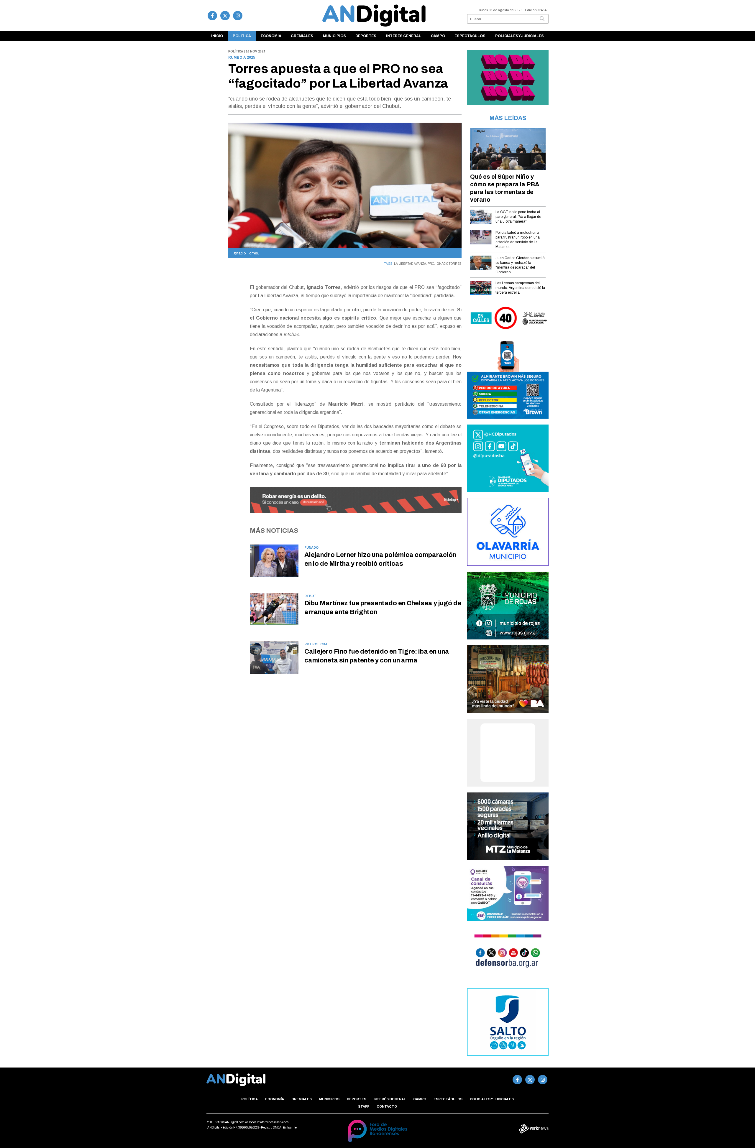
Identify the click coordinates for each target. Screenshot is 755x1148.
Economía (271, 36)
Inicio (217, 36)
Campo (438, 36)
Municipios (334, 36)
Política (242, 36)
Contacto (387, 1106)
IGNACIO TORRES (449, 263)
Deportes (365, 36)
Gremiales (302, 36)
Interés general (403, 36)
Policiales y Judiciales (519, 36)
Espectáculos (469, 36)
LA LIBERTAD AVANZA (410, 263)
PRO (431, 263)
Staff (363, 1106)
